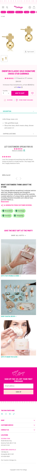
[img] (18, 149)
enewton (3, 12)
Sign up (18, 392)
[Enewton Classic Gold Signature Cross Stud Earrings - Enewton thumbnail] (4, 58)
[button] (18, 111)
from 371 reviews (17, 150)
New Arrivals (10, 12)
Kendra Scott (19, 12)
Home (3, 16)
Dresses (33, 12)
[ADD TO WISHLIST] (32, 93)
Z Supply (26, 12)
